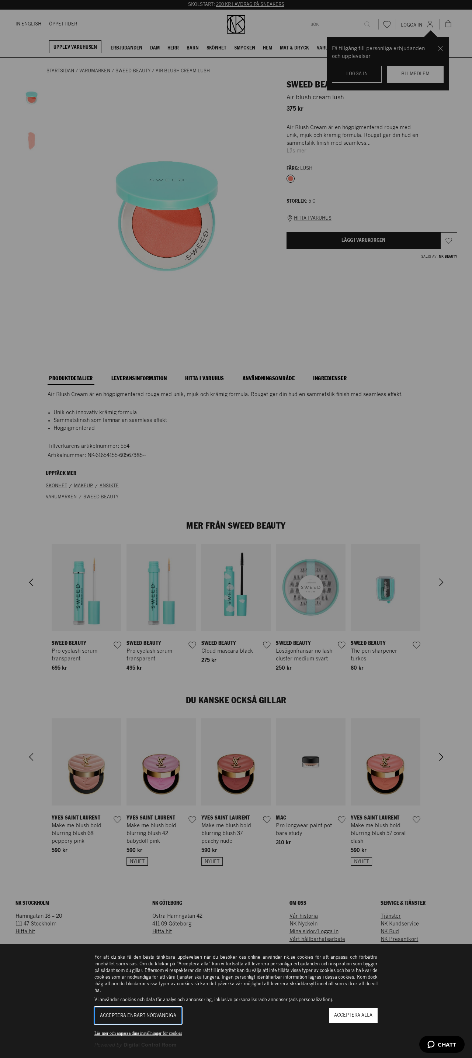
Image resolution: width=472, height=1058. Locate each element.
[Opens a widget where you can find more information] (442, 1045)
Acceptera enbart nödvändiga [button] (138, 1016)
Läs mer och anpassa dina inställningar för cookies (138, 1033)
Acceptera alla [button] (353, 1015)
